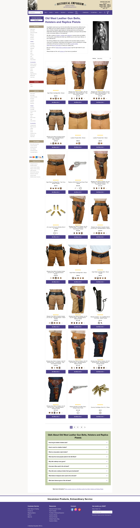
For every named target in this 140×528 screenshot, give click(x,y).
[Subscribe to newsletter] (110, 512)
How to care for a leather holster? (58, 447)
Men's (31, 84)
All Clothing (32, 43)
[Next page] (85, 427)
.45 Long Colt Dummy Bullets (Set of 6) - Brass (55, 227)
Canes (31, 69)
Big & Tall (32, 34)
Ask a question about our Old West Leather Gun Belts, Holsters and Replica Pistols (84, 489)
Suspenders (32, 67)
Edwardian (85, 12)
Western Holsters (33, 64)
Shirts (31, 53)
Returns (29, 515)
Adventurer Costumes (34, 173)
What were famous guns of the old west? (60, 480)
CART (108, 11)
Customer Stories (53, 515)
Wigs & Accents (33, 126)
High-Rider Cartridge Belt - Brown (56, 93)
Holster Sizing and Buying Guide (63, 47)
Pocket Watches (33, 65)
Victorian (70, 12)
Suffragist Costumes (34, 163)
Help (100, 12)
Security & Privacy (33, 147)
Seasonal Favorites (33, 32)
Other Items (32, 77)
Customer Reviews (33, 145)
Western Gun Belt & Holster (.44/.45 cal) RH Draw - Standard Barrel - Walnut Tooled (78, 317)
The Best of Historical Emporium (56, 513)
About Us (30, 517)
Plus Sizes (32, 98)
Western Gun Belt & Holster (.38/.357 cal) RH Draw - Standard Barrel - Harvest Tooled (100, 362)
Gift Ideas (32, 37)
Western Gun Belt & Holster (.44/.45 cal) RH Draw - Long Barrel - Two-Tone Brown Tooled (78, 228)
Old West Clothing (33, 165)
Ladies (51, 12)
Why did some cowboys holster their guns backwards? (64, 471)
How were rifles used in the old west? (59, 466)
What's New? (32, 29)
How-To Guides (52, 511)
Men (46, 12)
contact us (62, 51)
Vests (31, 51)
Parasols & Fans (33, 133)
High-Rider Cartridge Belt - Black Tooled (100, 272)
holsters (58, 35)
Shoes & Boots (33, 59)
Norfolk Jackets (33, 175)
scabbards (69, 35)
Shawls (31, 131)
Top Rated (32, 35)
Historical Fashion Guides (55, 509)
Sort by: (94, 58)
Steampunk (94, 12)
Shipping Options (32, 513)
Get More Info (55, 102)
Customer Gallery (53, 521)
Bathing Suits (32, 75)
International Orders (33, 150)
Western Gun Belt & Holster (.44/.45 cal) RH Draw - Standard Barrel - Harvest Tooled (56, 407)
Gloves (31, 70)
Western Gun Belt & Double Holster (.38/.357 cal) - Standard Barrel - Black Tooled (56, 138)
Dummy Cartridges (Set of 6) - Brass (100, 407)
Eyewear (31, 72)
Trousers (32, 54)
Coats (31, 49)
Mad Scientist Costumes (34, 171)
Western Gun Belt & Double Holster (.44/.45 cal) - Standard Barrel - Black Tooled (55, 317)
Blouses (31, 114)
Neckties (31, 58)
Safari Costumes (33, 170)
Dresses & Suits (33, 111)
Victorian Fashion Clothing (35, 167)
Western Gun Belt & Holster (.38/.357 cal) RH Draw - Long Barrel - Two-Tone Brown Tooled (55, 362)
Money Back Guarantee (34, 144)
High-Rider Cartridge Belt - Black (78, 272)
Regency (63, 12)
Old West (76, 12)
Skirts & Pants (32, 117)
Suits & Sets (32, 46)
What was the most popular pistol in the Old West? (62, 457)
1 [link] (71, 427)
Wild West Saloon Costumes (35, 176)
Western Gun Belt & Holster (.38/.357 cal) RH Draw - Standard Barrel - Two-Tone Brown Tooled (78, 93)
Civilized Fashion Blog (54, 519)
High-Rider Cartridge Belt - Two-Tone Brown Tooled (55, 183)
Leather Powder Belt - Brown (78, 138)
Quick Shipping (33, 148)
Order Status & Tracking (33, 509)
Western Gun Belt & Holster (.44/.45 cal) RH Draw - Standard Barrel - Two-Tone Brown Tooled (100, 93)
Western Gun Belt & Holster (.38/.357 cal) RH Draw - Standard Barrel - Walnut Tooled (78, 362)
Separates (32, 48)
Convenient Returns (33, 152)
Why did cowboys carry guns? (57, 461)
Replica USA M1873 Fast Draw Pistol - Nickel (78, 183)
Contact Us (30, 511)
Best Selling (32, 30)
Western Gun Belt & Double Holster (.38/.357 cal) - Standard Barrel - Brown (56, 272)
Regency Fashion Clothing (35, 168)
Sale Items (32, 39)
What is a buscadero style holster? (58, 452)
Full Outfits (32, 45)
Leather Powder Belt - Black (100, 138)
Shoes (56, 12)
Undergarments (33, 125)
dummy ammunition (56, 45)
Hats (31, 56)
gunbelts (62, 35)
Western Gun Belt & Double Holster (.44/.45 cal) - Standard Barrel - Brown (100, 227)
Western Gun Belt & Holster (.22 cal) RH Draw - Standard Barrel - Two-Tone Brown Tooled (100, 183)
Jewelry (31, 128)
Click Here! (36, 20)
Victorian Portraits (53, 517)
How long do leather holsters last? (58, 442)
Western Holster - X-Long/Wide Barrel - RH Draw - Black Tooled (100, 317)
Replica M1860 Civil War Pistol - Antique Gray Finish (78, 407)
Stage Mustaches (33, 73)
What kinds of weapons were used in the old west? (62, 476)
